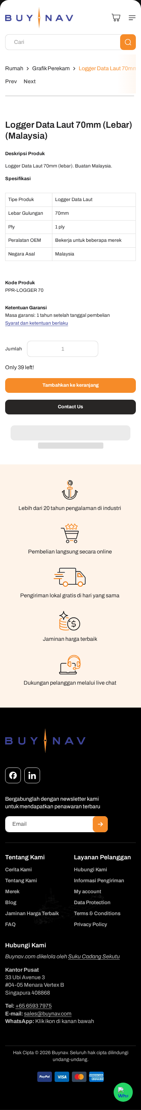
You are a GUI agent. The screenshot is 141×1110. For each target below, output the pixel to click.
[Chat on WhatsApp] (123, 1092)
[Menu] (129, 18)
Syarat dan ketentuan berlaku (36, 323)
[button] (70, 429)
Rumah (14, 68)
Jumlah (13, 348)
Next (30, 81)
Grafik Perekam (51, 68)
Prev (11, 81)
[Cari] (128, 42)
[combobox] (70, 42)
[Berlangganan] (100, 824)
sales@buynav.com (48, 1014)
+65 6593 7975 (33, 1006)
